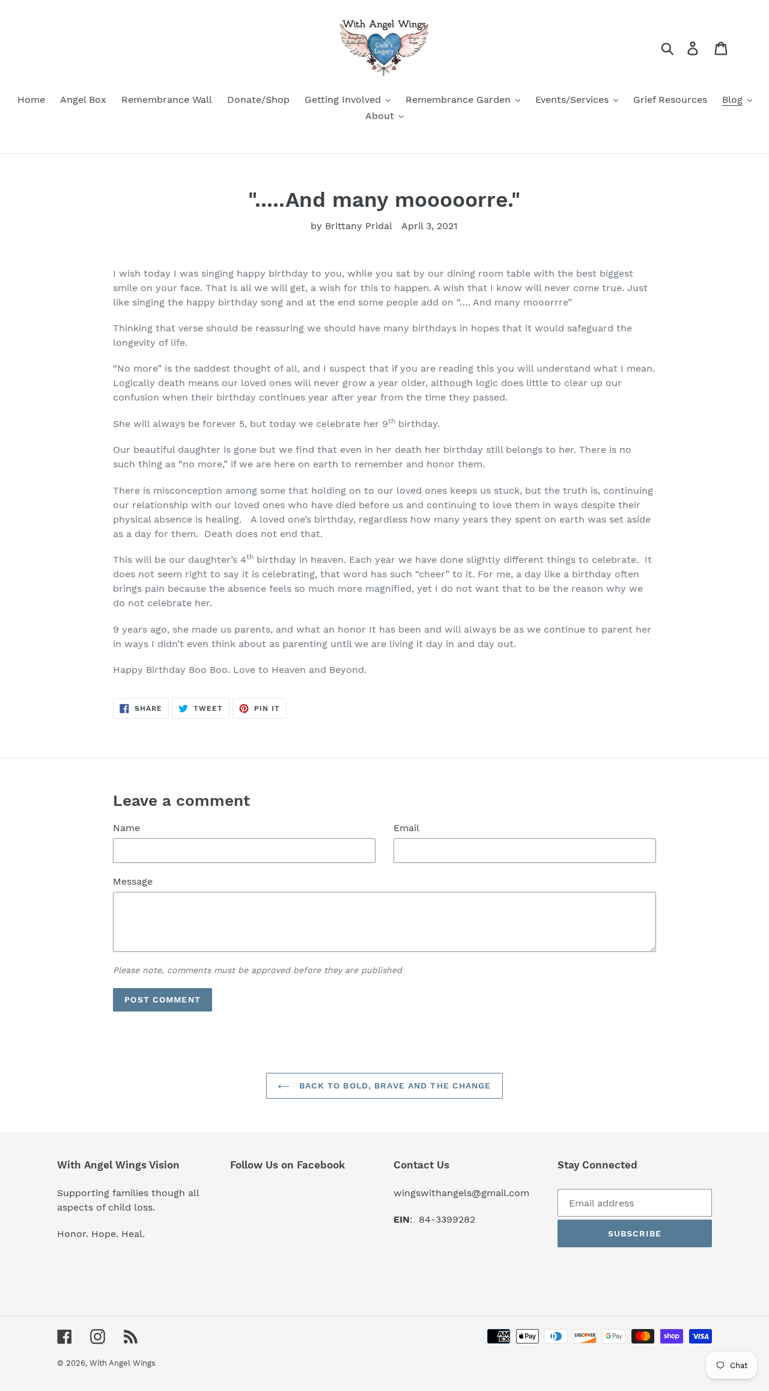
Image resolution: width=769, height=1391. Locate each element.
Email (406, 828)
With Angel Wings (123, 1363)
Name (126, 828)
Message (133, 881)
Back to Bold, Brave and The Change (393, 1085)
